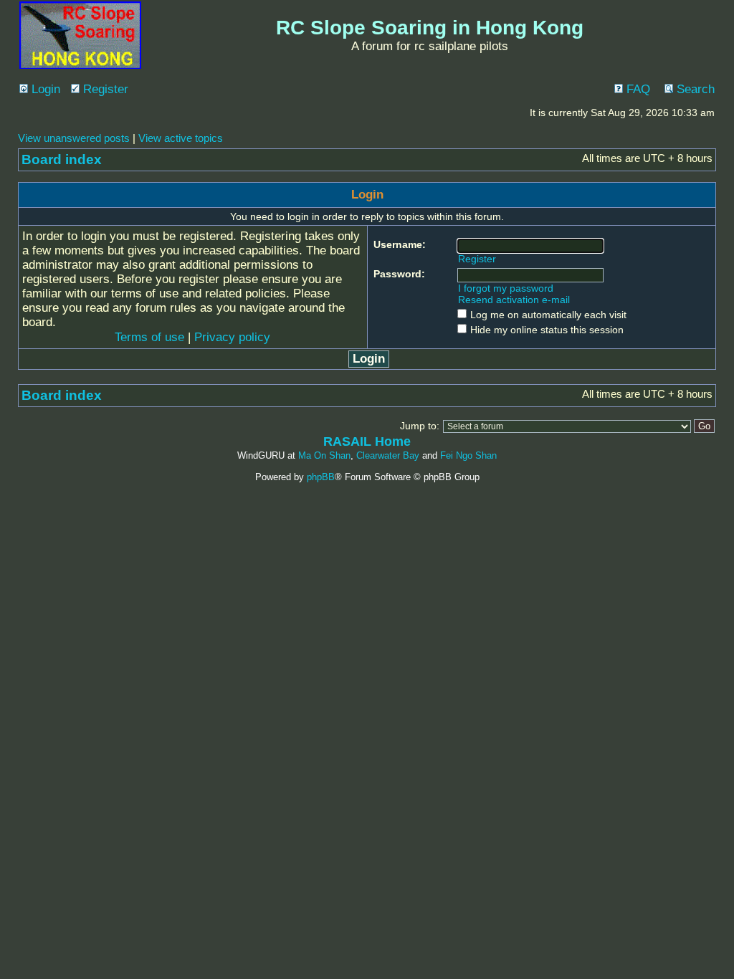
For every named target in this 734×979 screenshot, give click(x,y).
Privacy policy (232, 337)
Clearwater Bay (387, 455)
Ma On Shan (324, 455)
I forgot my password (505, 288)
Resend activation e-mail (514, 299)
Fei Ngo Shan (468, 455)
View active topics (180, 138)
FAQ (636, 89)
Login (44, 89)
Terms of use (149, 337)
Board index (62, 159)
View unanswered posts (74, 138)
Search (694, 89)
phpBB (321, 477)
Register (104, 89)
